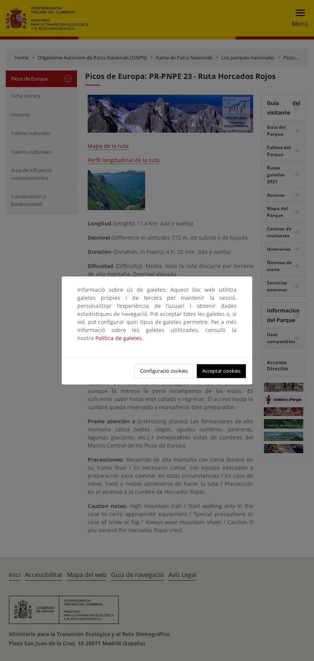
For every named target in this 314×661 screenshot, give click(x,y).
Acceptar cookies (221, 370)
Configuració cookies (164, 370)
